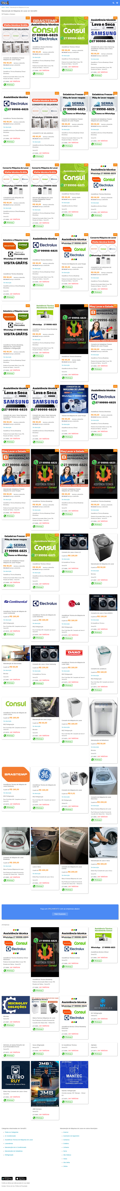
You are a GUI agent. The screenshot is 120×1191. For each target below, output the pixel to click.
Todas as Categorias (11, 1172)
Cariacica (66, 1180)
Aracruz (65, 1172)
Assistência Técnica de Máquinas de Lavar (19, 1180)
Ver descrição (7, 68)
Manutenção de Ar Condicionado (15, 1187)
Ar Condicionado (10, 1176)
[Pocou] (5, 4)
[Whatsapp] (15, 84)
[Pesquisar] (113, 3)
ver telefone (15, 81)
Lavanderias (9, 1184)
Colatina (66, 1184)
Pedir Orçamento (60, 914)
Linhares (66, 1187)
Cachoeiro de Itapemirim (71, 1176)
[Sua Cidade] (117, 3)
